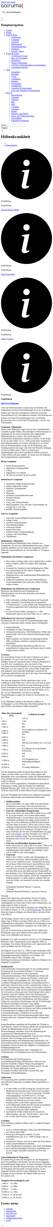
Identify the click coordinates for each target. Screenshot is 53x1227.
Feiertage (15, 100)
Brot (13, 104)
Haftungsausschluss (14, 1218)
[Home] (12, 8)
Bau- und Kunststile (19, 58)
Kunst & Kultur (12, 53)
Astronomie (16, 37)
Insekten (14, 81)
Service (9, 93)
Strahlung (15, 49)
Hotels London (7, 339)
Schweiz (37, 910)
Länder (9, 30)
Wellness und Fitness (19, 114)
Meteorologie (16, 44)
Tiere (8, 70)
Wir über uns (11, 1213)
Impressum (10, 1216)
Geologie (15, 42)
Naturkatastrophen (18, 46)
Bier (13, 102)
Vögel (13, 77)
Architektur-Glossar (19, 56)
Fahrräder (15, 109)
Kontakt (9, 1209)
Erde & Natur (11, 35)
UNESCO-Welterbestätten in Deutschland (28, 65)
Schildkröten (16, 86)
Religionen (15, 60)
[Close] (2, 20)
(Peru (18, 834)
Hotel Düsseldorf (8, 274)
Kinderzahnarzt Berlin (10, 210)
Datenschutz (11, 1211)
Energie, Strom (17, 51)
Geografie (15, 40)
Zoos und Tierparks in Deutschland (25, 90)
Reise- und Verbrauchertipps (22, 116)
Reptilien (15, 74)
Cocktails (15, 107)
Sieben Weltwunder (19, 63)
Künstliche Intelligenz (20, 121)
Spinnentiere (16, 84)
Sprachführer (16, 118)
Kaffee (14, 111)
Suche (3, 125)
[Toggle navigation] (2, 17)
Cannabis (15, 97)
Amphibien (15, 79)
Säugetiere (15, 72)
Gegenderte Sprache (19, 67)
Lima (49, 832)
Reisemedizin (16, 95)
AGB (8, 1220)
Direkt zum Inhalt (8, 2)
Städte (8, 33)
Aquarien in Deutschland (21, 88)
